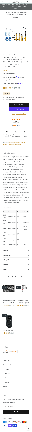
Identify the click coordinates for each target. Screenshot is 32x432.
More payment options (19, 114)
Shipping (6, 373)
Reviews (6, 369)
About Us (6, 361)
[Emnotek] (16, 1)
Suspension (12, 144)
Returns (6, 382)
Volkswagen (18, 144)
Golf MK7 (20, 142)
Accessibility (8, 391)
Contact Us (7, 365)
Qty (4, 110)
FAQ (4, 378)
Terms (5, 386)
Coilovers (15, 142)
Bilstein (5, 70)
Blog (4, 395)
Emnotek (10, 418)
